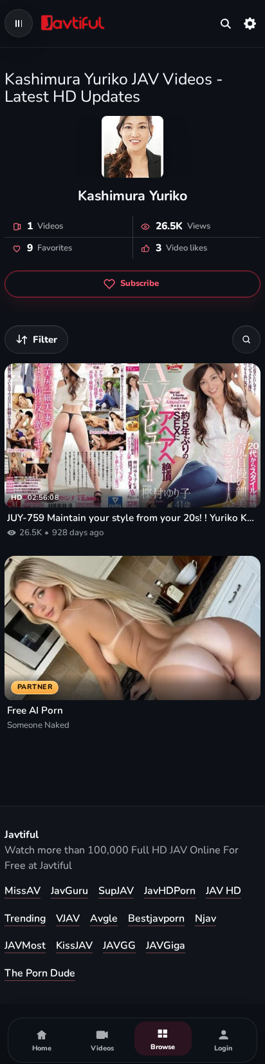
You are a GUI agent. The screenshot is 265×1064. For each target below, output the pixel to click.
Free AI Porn (35, 710)
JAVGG (119, 945)
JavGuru (69, 891)
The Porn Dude (40, 973)
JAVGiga (165, 945)
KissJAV (74, 945)
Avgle (104, 918)
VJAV (68, 918)
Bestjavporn (156, 918)
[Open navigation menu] (19, 23)
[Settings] (250, 23)
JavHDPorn (170, 891)
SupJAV (116, 891)
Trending (25, 918)
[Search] (246, 339)
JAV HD (223, 891)
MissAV (23, 891)
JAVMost (25, 945)
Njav (205, 918)
